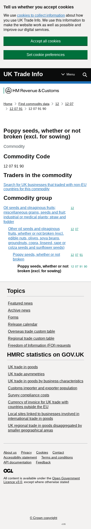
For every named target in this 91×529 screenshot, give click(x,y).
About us (10, 452)
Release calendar (22, 324)
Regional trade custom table (31, 338)
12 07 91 (16, 109)
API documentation (18, 462)
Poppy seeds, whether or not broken (36, 257)
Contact (58, 452)
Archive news (19, 310)
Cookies (42, 452)
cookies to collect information (41, 15)
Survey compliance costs (28, 395)
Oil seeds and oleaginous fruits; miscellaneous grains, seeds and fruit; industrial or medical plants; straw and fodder (35, 215)
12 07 (69, 104)
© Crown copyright (43, 518)
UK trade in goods (23, 367)
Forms (13, 317)
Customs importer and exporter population (42, 388)
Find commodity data (33, 104)
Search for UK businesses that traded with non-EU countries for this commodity (45, 187)
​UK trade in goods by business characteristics (45, 381)
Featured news (20, 303)
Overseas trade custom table (31, 331)
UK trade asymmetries (26, 374)
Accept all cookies (46, 41)
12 (57, 104)
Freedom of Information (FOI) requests (39, 345)
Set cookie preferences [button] (46, 55)
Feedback (43, 462)
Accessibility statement (20, 457)
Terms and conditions (57, 457)
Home (8, 104)
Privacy (26, 452)
